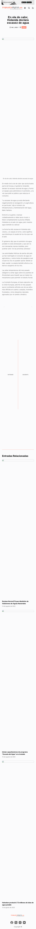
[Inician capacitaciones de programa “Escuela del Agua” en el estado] (18, 679)
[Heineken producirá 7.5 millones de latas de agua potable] (18, 830)
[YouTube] (24, 922)
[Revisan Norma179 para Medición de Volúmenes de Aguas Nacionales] (18, 528)
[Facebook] (11, 922)
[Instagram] (20, 922)
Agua (24, 27)
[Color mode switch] (25, 8)
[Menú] (33, 8)
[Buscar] (29, 8)
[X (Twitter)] (16, 922)
